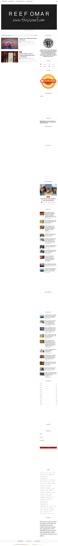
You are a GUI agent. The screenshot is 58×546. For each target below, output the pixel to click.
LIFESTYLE (53, 492)
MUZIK (51, 494)
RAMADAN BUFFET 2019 (44, 504)
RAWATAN (50, 506)
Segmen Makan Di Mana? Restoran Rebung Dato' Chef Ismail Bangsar (26, 55)
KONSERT (46, 490)
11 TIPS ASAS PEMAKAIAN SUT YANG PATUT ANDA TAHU (51, 246)
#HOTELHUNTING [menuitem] (4, 1)
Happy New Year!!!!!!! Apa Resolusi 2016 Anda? (28, 39)
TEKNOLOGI (46, 511)
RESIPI (55, 506)
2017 (48, 400)
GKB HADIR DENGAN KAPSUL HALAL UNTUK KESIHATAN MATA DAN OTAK (50, 251)
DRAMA (41, 481)
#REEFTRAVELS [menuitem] (11, 1)
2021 (48, 393)
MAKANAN (46, 494)
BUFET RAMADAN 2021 (50, 474)
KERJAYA (53, 488)
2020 (48, 395)
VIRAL (52, 513)
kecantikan (49, 488)
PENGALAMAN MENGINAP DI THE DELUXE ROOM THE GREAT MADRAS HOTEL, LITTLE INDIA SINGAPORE (50, 240)
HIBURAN (41, 485)
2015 (48, 404)
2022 (48, 391)
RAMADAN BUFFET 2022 (44, 506)
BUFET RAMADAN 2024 (44, 478)
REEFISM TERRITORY (40, 544)
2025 (48, 385)
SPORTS (52, 508)
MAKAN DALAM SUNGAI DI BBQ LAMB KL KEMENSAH (50, 368)
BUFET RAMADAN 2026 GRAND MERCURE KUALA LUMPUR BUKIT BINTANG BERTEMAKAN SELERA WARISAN (50, 228)
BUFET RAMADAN (43, 474)
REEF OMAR (24, 41)
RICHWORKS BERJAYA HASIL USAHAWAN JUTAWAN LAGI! (50, 265)
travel (49, 513)
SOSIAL (48, 508)
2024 (48, 387)
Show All (35, 35)
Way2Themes (30, 544)
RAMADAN (52, 497)
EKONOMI (45, 481)
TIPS (50, 511)
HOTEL (50, 485)
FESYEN (53, 481)
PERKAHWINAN (42, 497)
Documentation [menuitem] (29, 1)
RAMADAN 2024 (49, 499)
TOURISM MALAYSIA (43, 513)
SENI (44, 508)
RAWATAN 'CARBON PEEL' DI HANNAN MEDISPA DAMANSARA (50, 350)
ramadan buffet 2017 (44, 501)
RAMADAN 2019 (42, 499)
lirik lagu (42, 494)
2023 (48, 389)
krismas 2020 (48, 492)
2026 (48, 383)
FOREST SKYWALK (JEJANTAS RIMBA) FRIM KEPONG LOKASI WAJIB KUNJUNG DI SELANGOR (51, 374)
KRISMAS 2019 (42, 492)
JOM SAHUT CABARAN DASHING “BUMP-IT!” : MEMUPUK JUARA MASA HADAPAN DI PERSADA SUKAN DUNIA (49, 258)
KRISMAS (51, 490)
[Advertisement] (48, 107)
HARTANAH (53, 483)
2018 (48, 398)
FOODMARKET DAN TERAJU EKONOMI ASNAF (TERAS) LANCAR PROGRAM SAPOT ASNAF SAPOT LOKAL (50, 357)
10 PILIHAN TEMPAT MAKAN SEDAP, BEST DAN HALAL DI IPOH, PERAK (50, 363)
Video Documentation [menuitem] (20, 1)
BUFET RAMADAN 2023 (44, 476)
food (44, 483)
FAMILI (49, 481)
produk (47, 497)
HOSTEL (46, 485)
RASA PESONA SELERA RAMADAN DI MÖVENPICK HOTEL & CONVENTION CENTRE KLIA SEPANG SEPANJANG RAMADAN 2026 (50, 214)
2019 (48, 396)
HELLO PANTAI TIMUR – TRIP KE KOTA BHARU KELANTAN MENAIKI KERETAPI (50, 221)
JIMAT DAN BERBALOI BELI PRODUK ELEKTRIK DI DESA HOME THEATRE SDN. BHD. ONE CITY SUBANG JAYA (50, 329)
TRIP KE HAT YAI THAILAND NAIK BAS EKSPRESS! (48, 199)
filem (41, 483)
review (41, 508)
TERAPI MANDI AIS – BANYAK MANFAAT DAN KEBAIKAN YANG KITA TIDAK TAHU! (50, 269)
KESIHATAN (42, 490)
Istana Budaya (42, 488)
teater (41, 511)
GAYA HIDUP (49, 483)
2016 (48, 402)
